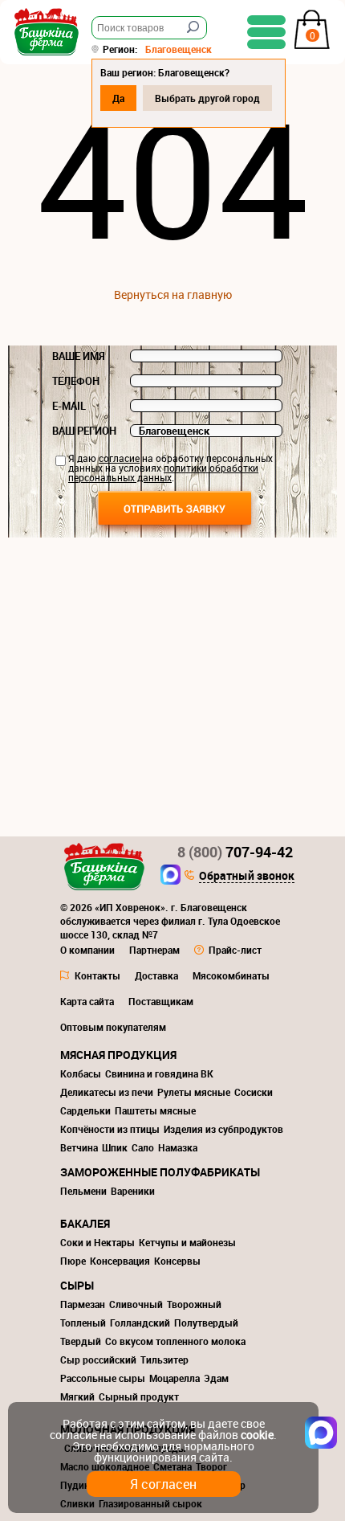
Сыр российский (98, 1359)
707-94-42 (235, 851)
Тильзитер (164, 1359)
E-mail (69, 406)
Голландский (140, 1322)
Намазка (177, 1147)
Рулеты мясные (193, 1092)
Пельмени (83, 1190)
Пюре (73, 1260)
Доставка (156, 975)
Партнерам (154, 949)
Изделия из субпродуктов (223, 1128)
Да (118, 98)
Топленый (83, 1322)
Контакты (97, 975)
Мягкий (77, 1396)
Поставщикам (160, 1001)
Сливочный (136, 1304)
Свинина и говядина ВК (159, 1073)
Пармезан (82, 1304)
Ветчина (79, 1147)
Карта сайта (87, 1001)
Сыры (77, 1285)
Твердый (80, 1341)
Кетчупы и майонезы (187, 1242)
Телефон (75, 381)
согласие (119, 458)
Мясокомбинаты (231, 975)
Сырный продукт (139, 1396)
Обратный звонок (246, 876)
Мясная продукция (118, 1054)
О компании (87, 949)
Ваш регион (84, 430)
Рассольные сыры (102, 1378)
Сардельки (85, 1110)
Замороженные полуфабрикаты (160, 1172)
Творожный (194, 1304)
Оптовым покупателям (113, 1026)
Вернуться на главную (173, 294)
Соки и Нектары (97, 1242)
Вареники (133, 1190)
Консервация (120, 1260)
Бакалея (85, 1223)
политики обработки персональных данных (163, 472)
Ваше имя (78, 356)
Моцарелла (174, 1378)
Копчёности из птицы (110, 1128)
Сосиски (253, 1092)
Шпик (115, 1147)
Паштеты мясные (155, 1110)
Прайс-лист (235, 949)
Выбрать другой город (207, 98)
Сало (143, 1147)
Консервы (177, 1260)
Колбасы (80, 1073)
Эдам (216, 1378)
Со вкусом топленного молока (175, 1341)
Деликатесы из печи (106, 1092)
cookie (257, 1434)
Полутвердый (206, 1322)
